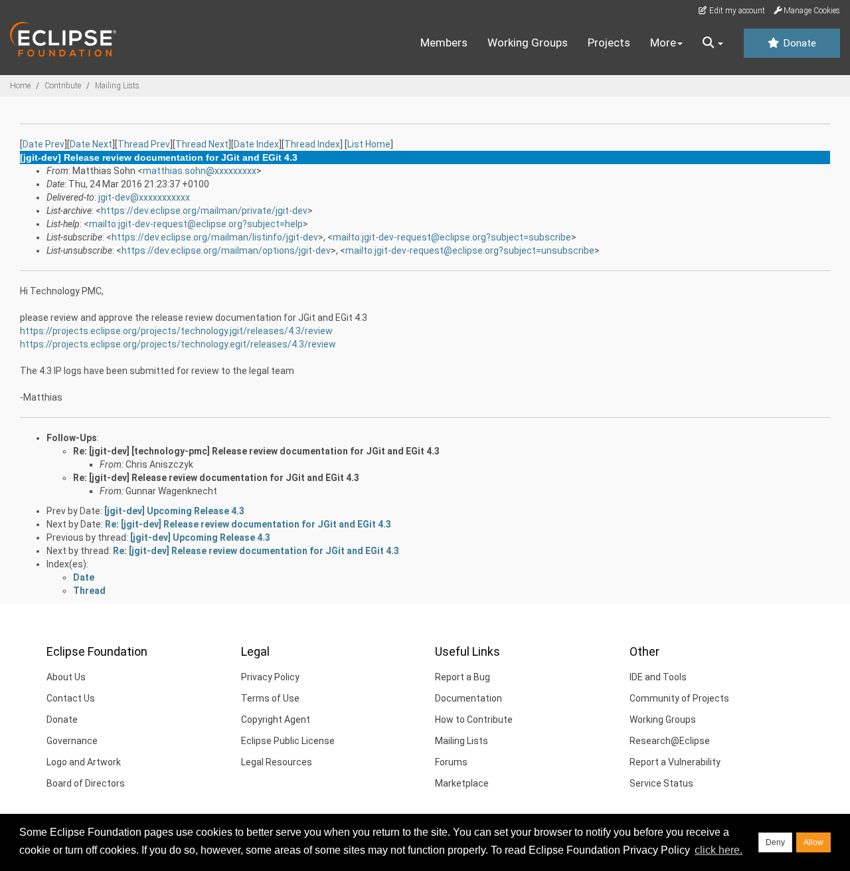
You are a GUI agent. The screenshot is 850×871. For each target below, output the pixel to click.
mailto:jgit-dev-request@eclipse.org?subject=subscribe (452, 237)
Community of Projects (679, 698)
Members (444, 42)
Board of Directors (85, 783)
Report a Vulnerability (675, 762)
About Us (66, 677)
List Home (368, 144)
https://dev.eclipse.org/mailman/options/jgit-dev (226, 250)
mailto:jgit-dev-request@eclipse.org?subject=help (196, 224)
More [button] (663, 42)
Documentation (468, 698)
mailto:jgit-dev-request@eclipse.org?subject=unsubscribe (469, 250)
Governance (72, 740)
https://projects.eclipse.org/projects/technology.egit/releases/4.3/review (178, 344)
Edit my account (736, 10)
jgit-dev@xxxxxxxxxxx (144, 197)
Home (20, 85)
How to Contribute (474, 719)
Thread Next (201, 144)
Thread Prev (144, 144)
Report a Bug (462, 677)
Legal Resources (276, 762)
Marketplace (462, 783)
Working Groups (527, 42)
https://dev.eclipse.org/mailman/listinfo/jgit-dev (215, 237)
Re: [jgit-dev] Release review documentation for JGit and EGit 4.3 (216, 477)
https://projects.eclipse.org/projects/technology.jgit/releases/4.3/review (176, 331)
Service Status (661, 783)
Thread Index (312, 144)
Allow (813, 842)
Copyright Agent (275, 719)
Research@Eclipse (670, 740)
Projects (609, 42)
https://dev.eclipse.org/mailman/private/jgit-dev (204, 210)
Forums (451, 762)
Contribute (62, 85)
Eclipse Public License (288, 740)
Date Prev (43, 144)
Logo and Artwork (83, 762)
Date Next (91, 144)
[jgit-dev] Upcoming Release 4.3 (174, 511)
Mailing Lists (117, 85)
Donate (798, 43)
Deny (775, 842)
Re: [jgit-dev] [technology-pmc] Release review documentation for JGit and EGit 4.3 (256, 451)
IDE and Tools (658, 677)
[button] (713, 43)
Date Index (256, 144)
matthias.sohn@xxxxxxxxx (199, 170)
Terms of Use (270, 698)
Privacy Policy (270, 677)
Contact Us (70, 698)
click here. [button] (718, 850)
